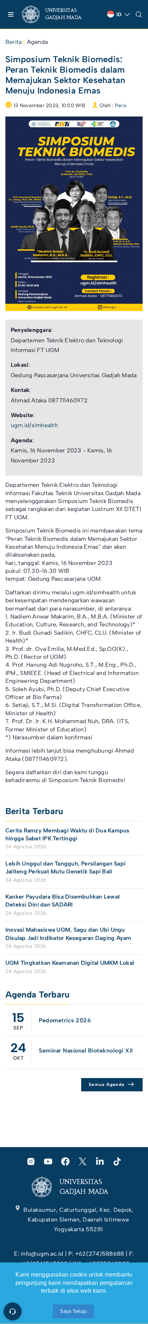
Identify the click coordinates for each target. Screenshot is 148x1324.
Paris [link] (120, 105)
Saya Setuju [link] (73, 1311)
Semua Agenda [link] (106, 1084)
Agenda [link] (37, 41)
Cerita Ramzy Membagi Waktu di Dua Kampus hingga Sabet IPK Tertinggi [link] (67, 834)
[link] (58, 14)
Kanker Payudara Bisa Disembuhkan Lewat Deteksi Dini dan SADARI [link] (62, 900)
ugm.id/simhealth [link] (34, 425)
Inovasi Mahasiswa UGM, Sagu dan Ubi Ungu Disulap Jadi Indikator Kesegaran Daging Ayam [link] (68, 933)
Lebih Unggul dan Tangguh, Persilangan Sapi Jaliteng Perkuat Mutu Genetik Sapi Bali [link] (65, 867)
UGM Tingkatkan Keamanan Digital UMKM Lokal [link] (69, 962)
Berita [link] (13, 41)
